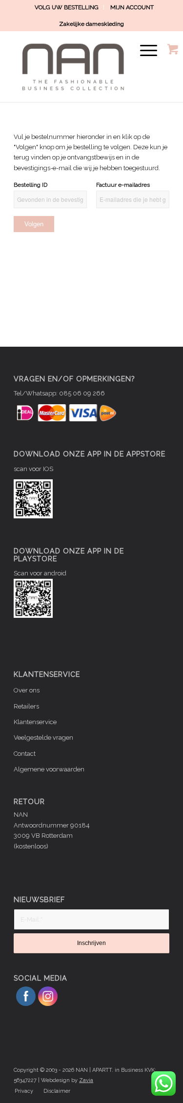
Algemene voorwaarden (49, 769)
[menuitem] (67, 7)
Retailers (26, 706)
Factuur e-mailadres (123, 184)
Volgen (33, 224)
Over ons (27, 690)
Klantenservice (35, 722)
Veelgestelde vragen (43, 737)
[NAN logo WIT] (76, 66)
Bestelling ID (30, 184)
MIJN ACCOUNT (132, 7)
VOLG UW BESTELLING (67, 7)
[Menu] (143, 50)
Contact (25, 753)
